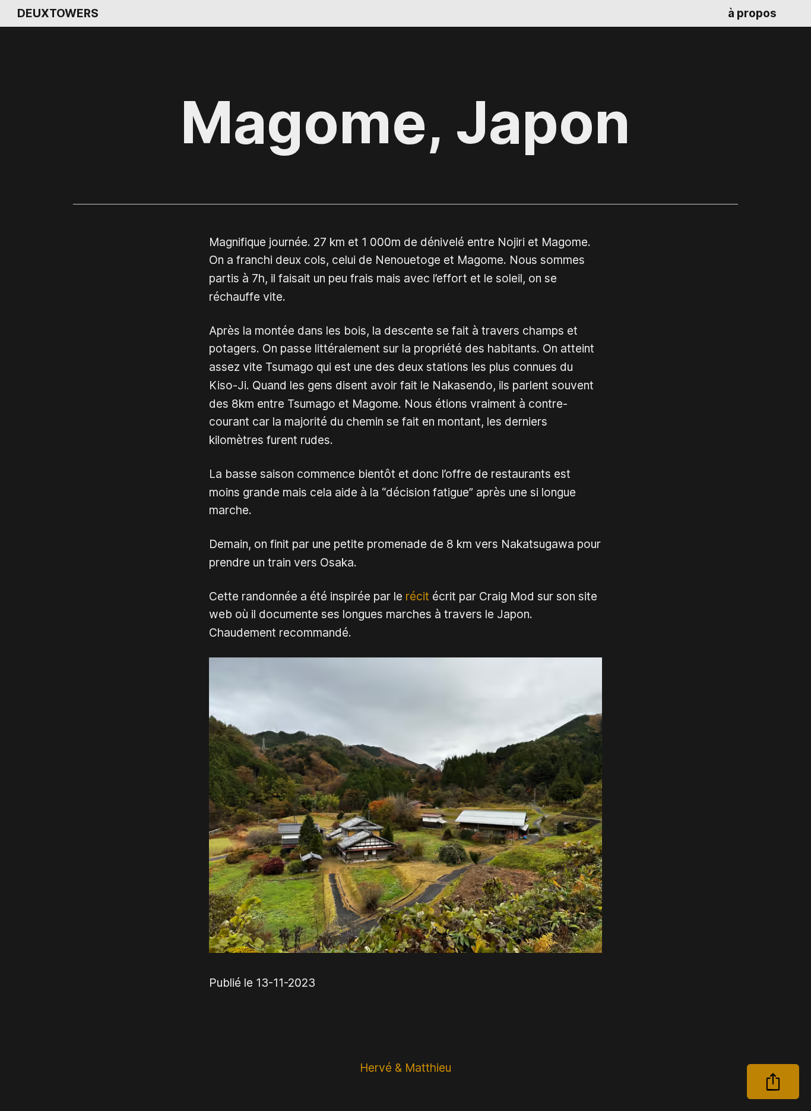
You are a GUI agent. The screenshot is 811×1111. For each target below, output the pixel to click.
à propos (752, 13)
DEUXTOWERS (58, 13)
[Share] (773, 1081)
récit (417, 596)
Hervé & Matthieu (405, 1067)
